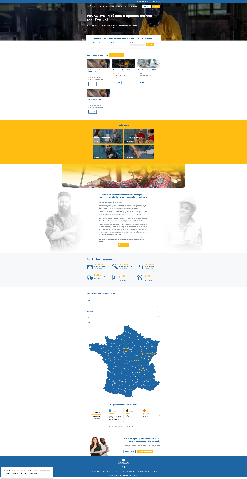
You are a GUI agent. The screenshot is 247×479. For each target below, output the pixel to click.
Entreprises (134, 6)
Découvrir (92, 84)
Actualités (127, 6)
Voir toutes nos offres (117, 55)
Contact (156, 6)
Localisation (116, 42)
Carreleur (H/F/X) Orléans (95, 99)
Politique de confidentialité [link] (33, 473)
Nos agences (118, 6)
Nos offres (102, 6)
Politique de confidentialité (144, 471)
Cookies (155, 471)
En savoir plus (98, 141)
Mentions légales (130, 471)
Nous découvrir (110, 6)
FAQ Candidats (106, 471)
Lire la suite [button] (145, 421)
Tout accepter (7, 473)
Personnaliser (23, 473)
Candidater (146, 6)
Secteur (133, 42)
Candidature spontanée (145, 451)
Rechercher (97, 42)
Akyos (136, 475)
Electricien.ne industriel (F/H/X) (121, 70)
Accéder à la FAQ (129, 451)
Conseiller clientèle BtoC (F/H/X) (147, 70)
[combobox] (120, 44)
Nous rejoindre (156, 1)
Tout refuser (15, 473)
